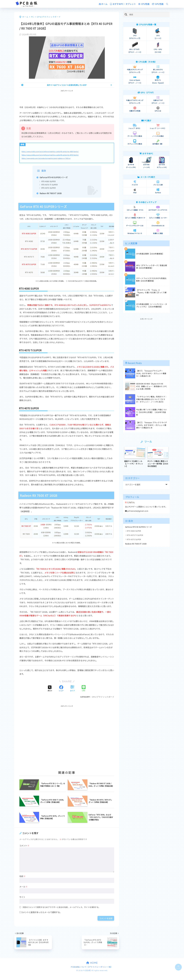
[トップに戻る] (178, 967)
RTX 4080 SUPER (48, 181)
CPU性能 (145, 3)
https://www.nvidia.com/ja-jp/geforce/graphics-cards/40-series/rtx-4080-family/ (50, 151)
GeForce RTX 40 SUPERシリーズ (54, 177)
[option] (134, 457)
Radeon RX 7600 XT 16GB (51, 193)
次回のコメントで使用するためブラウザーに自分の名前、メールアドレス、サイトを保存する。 (61, 907)
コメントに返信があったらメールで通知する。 (41, 912)
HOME (93, 962)
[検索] (126, 14)
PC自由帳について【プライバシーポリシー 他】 (91, 966)
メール (23, 886)
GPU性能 (159, 3)
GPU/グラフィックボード (103, 697)
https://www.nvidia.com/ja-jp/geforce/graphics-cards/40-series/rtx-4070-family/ (50, 155)
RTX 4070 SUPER (48, 188)
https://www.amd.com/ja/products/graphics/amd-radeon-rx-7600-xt (46, 158)
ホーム (104, 3)
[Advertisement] (66, 97)
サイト (22, 897)
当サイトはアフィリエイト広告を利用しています (67, 85)
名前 (22, 876)
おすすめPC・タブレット (124, 3)
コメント (24, 845)
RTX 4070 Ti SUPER (49, 184)
